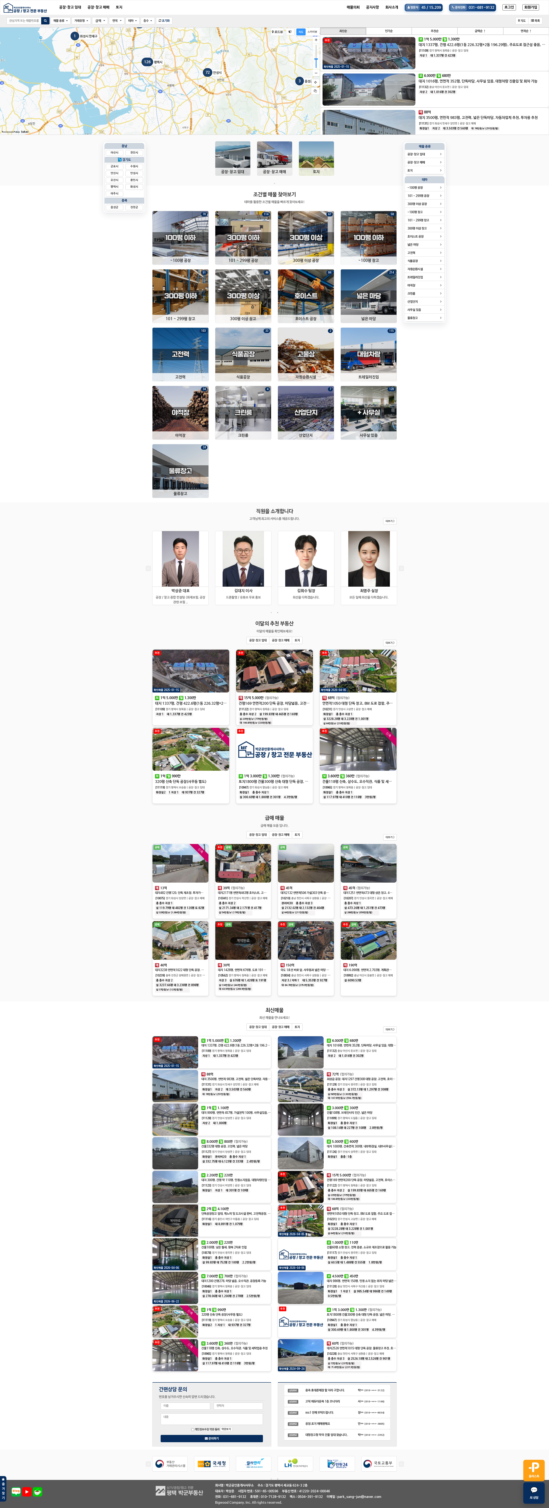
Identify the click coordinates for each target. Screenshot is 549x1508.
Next (401, 569)
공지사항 (372, 7)
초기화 (165, 21)
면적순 (526, 31)
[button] (61, 20)
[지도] (301, 32)
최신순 (343, 31)
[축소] (316, 72)
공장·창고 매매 (98, 7)
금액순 (480, 31)
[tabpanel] (233, 160)
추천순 (435, 31)
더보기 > (390, 521)
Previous (148, 569)
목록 (537, 21)
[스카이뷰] (312, 32)
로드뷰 (278, 32)
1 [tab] (274, 183)
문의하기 (213, 1438)
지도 (523, 21)
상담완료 (293, 1390)
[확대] (316, 39)
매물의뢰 (353, 7)
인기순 (389, 31)
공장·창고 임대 (70, 7)
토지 (119, 7)
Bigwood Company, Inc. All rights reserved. (248, 1502)
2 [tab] (278, 612)
